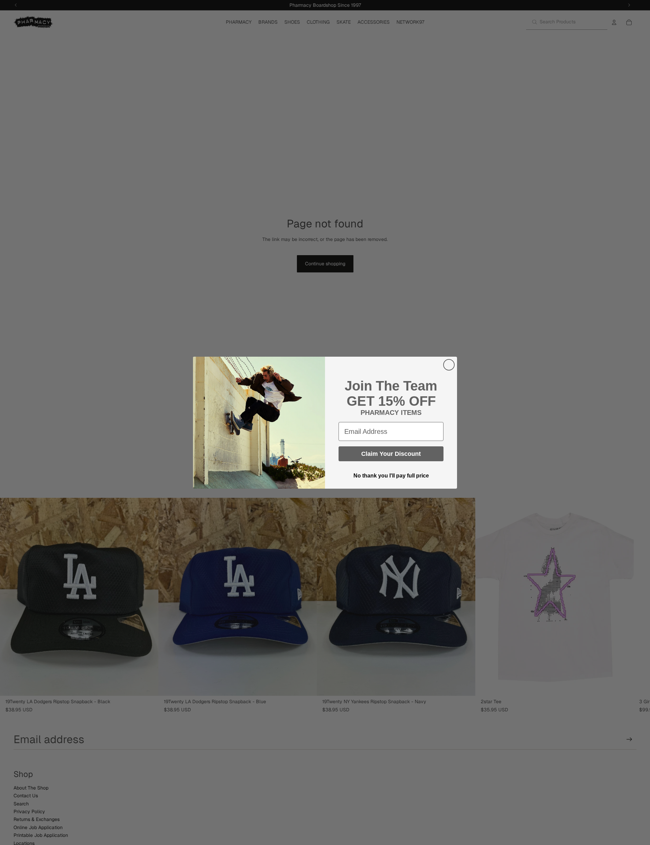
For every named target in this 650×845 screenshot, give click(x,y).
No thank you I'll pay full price (391, 476)
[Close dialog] (448, 364)
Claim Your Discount (391, 453)
